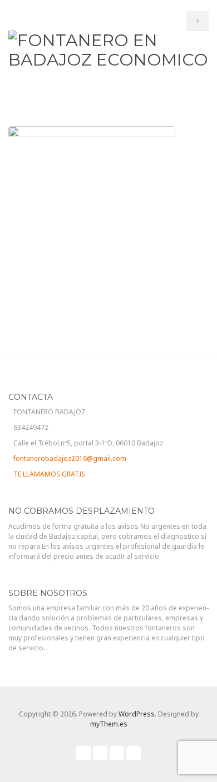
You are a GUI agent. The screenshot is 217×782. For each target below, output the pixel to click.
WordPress (137, 714)
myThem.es (108, 724)
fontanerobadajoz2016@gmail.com (69, 458)
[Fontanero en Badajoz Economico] (108, 48)
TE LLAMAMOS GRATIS (49, 474)
